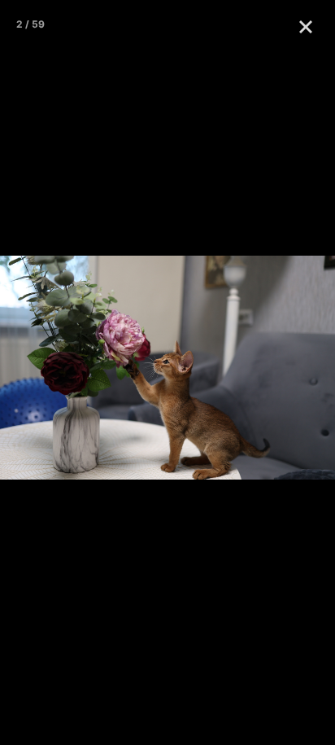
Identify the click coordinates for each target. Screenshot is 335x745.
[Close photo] (309, 26)
